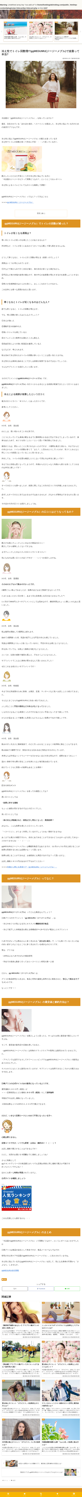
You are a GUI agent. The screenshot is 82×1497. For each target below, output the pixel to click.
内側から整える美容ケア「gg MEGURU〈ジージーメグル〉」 (32, 867)
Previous (1, 32)
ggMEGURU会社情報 (10, 1270)
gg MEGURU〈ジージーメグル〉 (20, 202)
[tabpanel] (15, 31)
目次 (39, 213)
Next (81, 32)
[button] (76, 747)
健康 (5, 1279)
